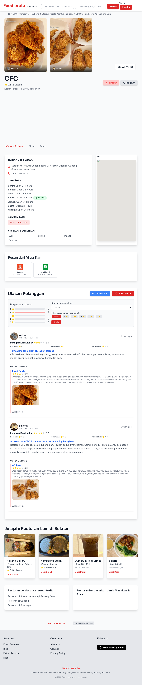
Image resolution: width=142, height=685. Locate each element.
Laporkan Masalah (83, 623)
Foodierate (14, 5)
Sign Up (126, 7)
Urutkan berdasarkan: (62, 303)
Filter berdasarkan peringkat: (65, 313)
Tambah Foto (101, 293)
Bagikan (130, 82)
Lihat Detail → (13, 574)
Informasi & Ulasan (14, 146)
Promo (43, 146)
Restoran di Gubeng (18, 600)
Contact (54, 648)
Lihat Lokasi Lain (18, 222)
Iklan (5, 657)
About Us (55, 644)
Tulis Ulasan (125, 293)
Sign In (122, 3)
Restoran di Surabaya (19, 605)
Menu (32, 146)
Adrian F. (14, 68)
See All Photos (125, 66)
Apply (56, 322)
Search (113, 6)
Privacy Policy (57, 653)
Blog (5, 648)
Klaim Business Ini (56, 623)
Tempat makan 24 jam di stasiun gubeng (32, 350)
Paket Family (18, 371)
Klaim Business (11, 644)
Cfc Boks (16, 465)
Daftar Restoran (11, 653)
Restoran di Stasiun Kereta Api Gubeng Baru (31, 596)
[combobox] (58, 6)
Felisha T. (60, 68)
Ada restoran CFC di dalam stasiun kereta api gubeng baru (42, 441)
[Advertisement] (71, 116)
